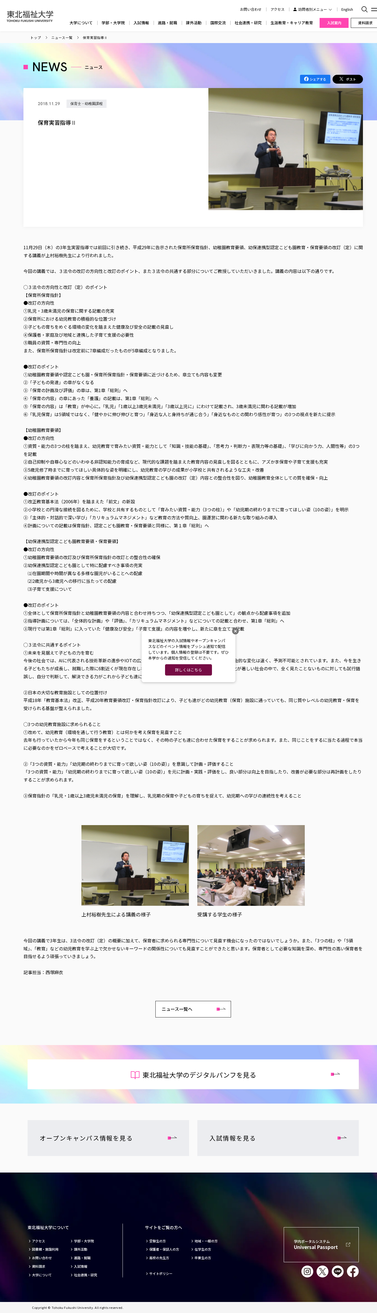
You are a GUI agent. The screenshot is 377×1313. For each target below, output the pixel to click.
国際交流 (218, 22)
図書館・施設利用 (45, 1249)
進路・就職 (167, 22)
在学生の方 (203, 1249)
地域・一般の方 (206, 1241)
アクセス (277, 9)
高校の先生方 (159, 1258)
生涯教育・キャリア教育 (291, 22)
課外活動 (193, 22)
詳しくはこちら (188, 670)
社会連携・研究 (248, 22)
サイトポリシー (160, 1273)
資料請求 (38, 1266)
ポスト (351, 79)
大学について (81, 22)
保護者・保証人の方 (164, 1249)
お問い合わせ (42, 1258)
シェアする (318, 79)
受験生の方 (157, 1241)
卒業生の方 (203, 1258)
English (347, 9)
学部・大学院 (113, 22)
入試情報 (141, 22)
